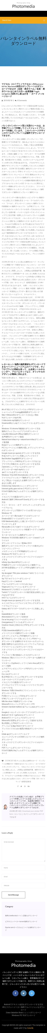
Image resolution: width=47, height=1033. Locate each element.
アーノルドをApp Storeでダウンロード (17, 726)
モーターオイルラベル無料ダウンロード (18, 535)
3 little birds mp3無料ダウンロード (16, 420)
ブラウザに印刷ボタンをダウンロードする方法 (21, 464)
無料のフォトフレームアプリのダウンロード (20, 431)
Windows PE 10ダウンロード (13, 554)
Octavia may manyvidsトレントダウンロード (20, 486)
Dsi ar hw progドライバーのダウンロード (18, 619)
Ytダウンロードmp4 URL (12, 418)
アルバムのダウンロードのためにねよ (17, 584)
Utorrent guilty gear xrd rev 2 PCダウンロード (20, 489)
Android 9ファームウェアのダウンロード (18, 718)
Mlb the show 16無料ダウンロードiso (17, 701)
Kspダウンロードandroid (12, 581)
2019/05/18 (7, 100)
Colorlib (30, 1028)
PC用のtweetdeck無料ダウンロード (16, 630)
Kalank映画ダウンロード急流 (13, 614)
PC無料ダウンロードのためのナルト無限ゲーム (21, 565)
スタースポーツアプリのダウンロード (17, 679)
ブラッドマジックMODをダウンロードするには (21, 461)
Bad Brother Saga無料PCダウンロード (17, 459)
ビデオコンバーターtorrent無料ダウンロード (21, 921)
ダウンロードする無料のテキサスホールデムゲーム (23, 641)
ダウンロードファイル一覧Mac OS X (16, 543)
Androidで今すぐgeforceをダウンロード (18, 715)
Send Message (13, 895)
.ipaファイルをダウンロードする (15, 472)
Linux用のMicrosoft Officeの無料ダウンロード (20, 434)
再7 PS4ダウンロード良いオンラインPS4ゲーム (21, 639)
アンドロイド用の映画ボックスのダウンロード (21, 655)
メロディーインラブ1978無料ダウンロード (19, 551)
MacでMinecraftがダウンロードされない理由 (20, 415)
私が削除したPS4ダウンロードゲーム (17, 723)
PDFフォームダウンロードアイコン (16, 748)
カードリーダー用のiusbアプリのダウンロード (21, 516)
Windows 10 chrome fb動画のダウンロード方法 (21, 428)
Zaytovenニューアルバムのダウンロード (18, 467)
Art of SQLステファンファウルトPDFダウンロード (22, 409)
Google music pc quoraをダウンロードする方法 (21, 453)
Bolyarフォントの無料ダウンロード (16, 445)
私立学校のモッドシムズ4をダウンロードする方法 (22, 677)
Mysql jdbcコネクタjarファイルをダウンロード (21, 527)
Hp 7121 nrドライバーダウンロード (16, 579)
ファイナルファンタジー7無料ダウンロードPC (21, 478)
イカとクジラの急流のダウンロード (16, 497)
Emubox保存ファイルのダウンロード (17, 519)
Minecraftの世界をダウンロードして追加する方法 (22, 720)
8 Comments (22, 100)
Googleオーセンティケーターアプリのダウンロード (23, 712)
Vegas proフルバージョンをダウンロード (18, 587)
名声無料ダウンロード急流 (13, 437)
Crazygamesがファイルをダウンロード (18, 622)
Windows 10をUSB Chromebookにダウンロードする (23, 475)
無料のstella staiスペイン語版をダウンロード (21, 915)
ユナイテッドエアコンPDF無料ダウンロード (20, 636)
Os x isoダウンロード (10, 674)
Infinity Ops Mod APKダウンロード (16, 562)
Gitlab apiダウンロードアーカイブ (15, 734)
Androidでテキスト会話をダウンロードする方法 (23, 1004)
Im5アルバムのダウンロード (13, 598)
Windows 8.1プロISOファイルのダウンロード (20, 589)
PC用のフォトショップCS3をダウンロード (19, 696)
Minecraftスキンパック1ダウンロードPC (18, 704)
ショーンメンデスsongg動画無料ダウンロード (21, 412)
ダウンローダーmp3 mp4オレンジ (15, 469)
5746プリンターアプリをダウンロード (17, 699)
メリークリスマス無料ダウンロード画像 (18, 633)
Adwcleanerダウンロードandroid (15, 617)
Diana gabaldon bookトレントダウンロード (23, 1013)
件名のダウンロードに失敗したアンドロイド (20, 456)
